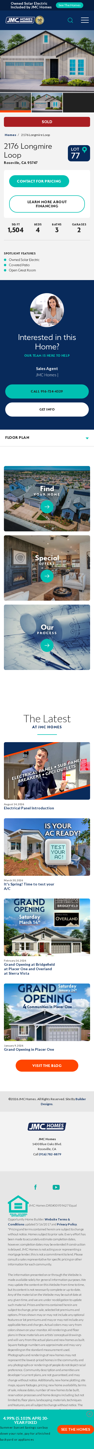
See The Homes (75, 1429)
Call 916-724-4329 (47, 391)
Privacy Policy (67, 1224)
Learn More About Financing (47, 204)
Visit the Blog (47, 1065)
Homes (10, 135)
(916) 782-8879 (50, 1154)
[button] (70, 20)
